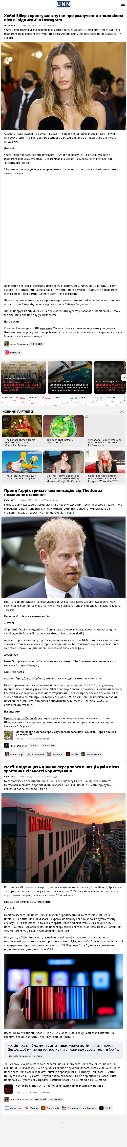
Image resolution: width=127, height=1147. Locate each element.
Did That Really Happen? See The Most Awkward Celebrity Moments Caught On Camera (63, 478)
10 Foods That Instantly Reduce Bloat (60, 441)
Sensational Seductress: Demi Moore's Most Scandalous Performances (105, 442)
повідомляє (21, 902)
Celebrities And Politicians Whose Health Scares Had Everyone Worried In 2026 (103, 478)
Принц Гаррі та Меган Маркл (23, 718)
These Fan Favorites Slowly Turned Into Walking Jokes (20, 477)
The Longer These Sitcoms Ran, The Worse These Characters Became (20, 442)
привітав (46, 328)
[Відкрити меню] (123, 4)
